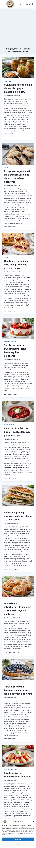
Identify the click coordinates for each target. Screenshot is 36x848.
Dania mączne (8, 769)
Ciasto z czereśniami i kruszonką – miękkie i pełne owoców (16, 265)
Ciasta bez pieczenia (10, 341)
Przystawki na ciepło (16, 509)
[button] (33, 821)
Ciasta (6, 167)
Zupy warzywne (9, 424)
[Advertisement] (18, 27)
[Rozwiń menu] (20, 4)
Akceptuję (18, 839)
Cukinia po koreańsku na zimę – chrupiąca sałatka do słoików (18, 88)
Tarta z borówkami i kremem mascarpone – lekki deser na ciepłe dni (18, 690)
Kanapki (6, 509)
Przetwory (7, 81)
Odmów (18, 844)
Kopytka (15, 769)
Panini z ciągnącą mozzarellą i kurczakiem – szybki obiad (18, 516)
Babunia (9, 95)
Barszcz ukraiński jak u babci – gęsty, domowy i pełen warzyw (17, 432)
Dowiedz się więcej (11, 137)
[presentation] (18, 67)
